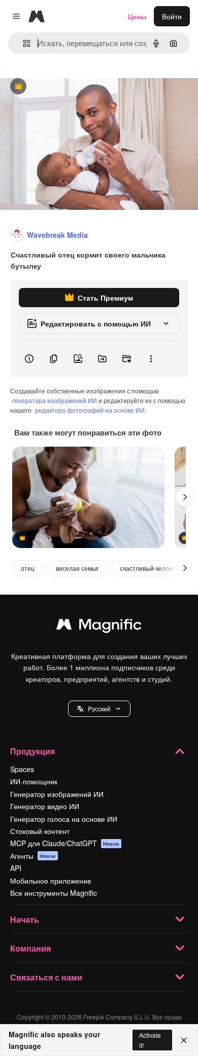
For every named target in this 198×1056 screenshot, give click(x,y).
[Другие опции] (151, 359)
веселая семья (77, 568)
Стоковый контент (40, 831)
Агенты (33, 856)
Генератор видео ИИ (44, 806)
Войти (172, 16)
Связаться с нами (46, 977)
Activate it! (150, 1040)
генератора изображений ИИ (54, 400)
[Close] (183, 1040)
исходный (68, 87)
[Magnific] (99, 626)
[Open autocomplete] (23, 43)
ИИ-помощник (33, 781)
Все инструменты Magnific (53, 893)
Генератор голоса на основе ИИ (63, 819)
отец (28, 568)
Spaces (22, 769)
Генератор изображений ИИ (57, 794)
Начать (24, 919)
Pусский (99, 708)
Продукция (32, 751)
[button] (99, 709)
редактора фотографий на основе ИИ (90, 410)
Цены (137, 16)
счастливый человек (149, 568)
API (15, 868)
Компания (30, 948)
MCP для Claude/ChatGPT (64, 843)
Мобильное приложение (50, 881)
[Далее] (185, 497)
